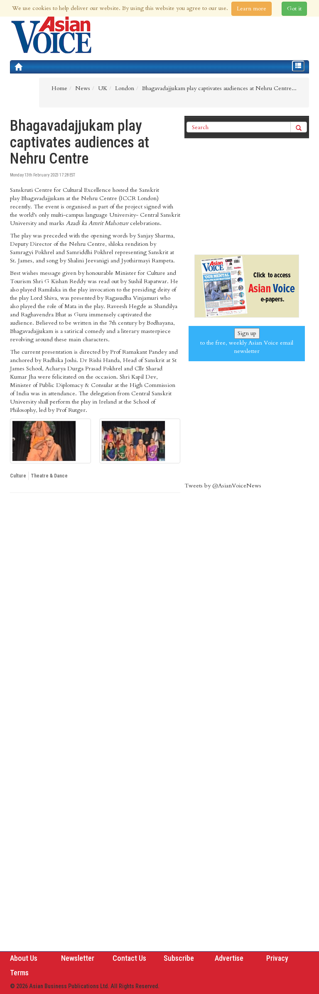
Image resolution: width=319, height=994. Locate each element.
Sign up (247, 333)
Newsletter (77, 958)
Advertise (229, 958)
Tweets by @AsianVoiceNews (222, 486)
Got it (294, 8)
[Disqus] (95, 613)
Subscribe (179, 958)
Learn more (251, 8)
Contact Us (129, 958)
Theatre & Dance (49, 476)
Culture (18, 476)
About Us (23, 958)
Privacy (277, 958)
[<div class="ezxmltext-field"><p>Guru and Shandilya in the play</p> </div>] (50, 441)
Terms (19, 972)
